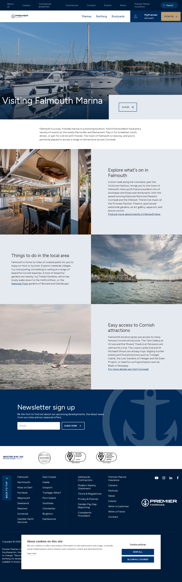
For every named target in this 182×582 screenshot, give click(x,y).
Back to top (6, 489)
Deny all (138, 552)
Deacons (22, 508)
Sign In (168, 16)
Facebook (178, 477)
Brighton (48, 513)
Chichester (49, 508)
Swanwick (23, 503)
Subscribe (70, 425)
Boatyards (118, 16)
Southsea (48, 503)
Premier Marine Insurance (142, 5)
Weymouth (23, 498)
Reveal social (133, 107)
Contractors (72, 5)
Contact (91, 5)
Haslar (46, 482)
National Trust (19, 283)
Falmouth (22, 477)
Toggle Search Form (169, 5)
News (123, 5)
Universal (22, 513)
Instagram (164, 477)
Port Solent (49, 498)
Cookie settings (138, 544)
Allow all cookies (137, 559)
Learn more (31, 553)
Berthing (101, 16)
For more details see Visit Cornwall (128, 369)
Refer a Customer (118, 506)
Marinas (86, 16)
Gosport (47, 487)
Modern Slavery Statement (87, 487)
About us (10, 5)
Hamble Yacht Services (25, 520)
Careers (26, 5)
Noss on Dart (24, 487)
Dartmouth (23, 482)
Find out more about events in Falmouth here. (134, 214)
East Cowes (49, 477)
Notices (113, 490)
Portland (22, 492)
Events (107, 5)
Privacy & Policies (88, 499)
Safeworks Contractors (85, 478)
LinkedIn (171, 477)
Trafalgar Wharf (52, 492)
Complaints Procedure (84, 514)
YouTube (157, 478)
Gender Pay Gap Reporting (87, 506)
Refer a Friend (116, 511)
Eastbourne (49, 519)
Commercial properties (45, 5)
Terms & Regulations (90, 493)
